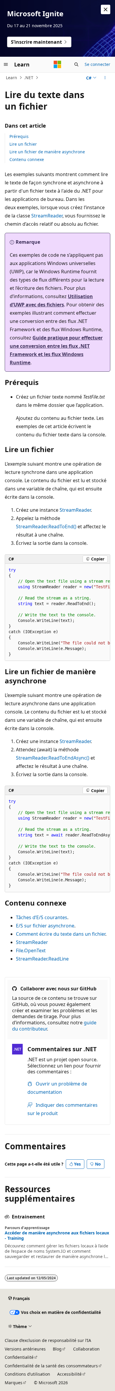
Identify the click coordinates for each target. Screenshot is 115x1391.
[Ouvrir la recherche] (76, 64)
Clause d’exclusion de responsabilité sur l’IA (48, 1340)
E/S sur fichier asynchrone (45, 925)
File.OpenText (31, 950)
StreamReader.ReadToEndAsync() (52, 758)
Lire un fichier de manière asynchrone (47, 152)
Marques (13, 1382)
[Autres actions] (105, 77)
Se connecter (97, 64)
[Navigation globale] (6, 64)
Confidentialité (19, 1357)
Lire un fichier (23, 144)
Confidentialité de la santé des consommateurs (51, 1366)
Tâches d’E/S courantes (41, 917)
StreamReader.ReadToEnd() (46, 526)
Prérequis (19, 136)
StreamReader (47, 215)
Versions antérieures (25, 1349)
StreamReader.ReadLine (42, 959)
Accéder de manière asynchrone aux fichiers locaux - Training (57, 1235)
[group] (57, 612)
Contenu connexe (26, 159)
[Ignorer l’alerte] (105, 9)
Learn (11, 77)
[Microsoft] (57, 64)
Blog (57, 1349)
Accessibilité (69, 1374)
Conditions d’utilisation (27, 1374)
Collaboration (86, 1349)
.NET (28, 77)
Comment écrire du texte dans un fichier (60, 934)
